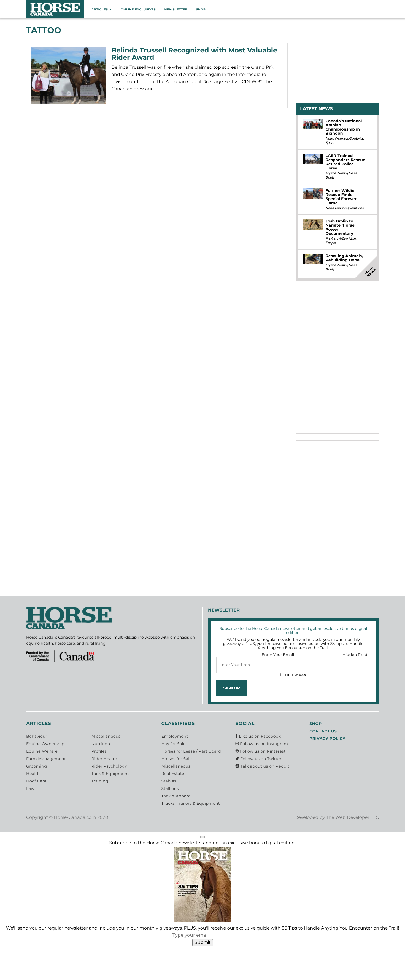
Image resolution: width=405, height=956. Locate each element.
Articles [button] (99, 9)
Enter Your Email (278, 654)
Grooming (36, 766)
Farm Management (46, 758)
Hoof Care (36, 781)
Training (99, 781)
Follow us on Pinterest (262, 751)
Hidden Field (354, 654)
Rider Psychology (109, 766)
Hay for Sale (173, 743)
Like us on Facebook (259, 736)
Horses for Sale (176, 758)
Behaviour (36, 736)
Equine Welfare (336, 173)
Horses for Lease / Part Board (191, 751)
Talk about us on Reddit (264, 766)
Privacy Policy (327, 738)
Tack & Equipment (110, 773)
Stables (168, 781)
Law (30, 788)
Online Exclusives (138, 9)
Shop (201, 9)
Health (33, 773)
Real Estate (172, 773)
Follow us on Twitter (260, 758)
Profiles (99, 751)
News (329, 139)
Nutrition (100, 743)
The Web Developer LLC (352, 817)
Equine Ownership (45, 743)
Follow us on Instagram (263, 743)
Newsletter (175, 9)
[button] (202, 837)
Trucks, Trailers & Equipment (190, 803)
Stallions (170, 788)
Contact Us (323, 731)
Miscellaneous (105, 736)
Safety (329, 178)
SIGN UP (231, 688)
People (330, 243)
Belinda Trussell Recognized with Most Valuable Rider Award (194, 54)
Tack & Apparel (176, 795)
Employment (174, 736)
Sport (329, 143)
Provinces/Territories (349, 139)
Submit (203, 942)
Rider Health (104, 758)
